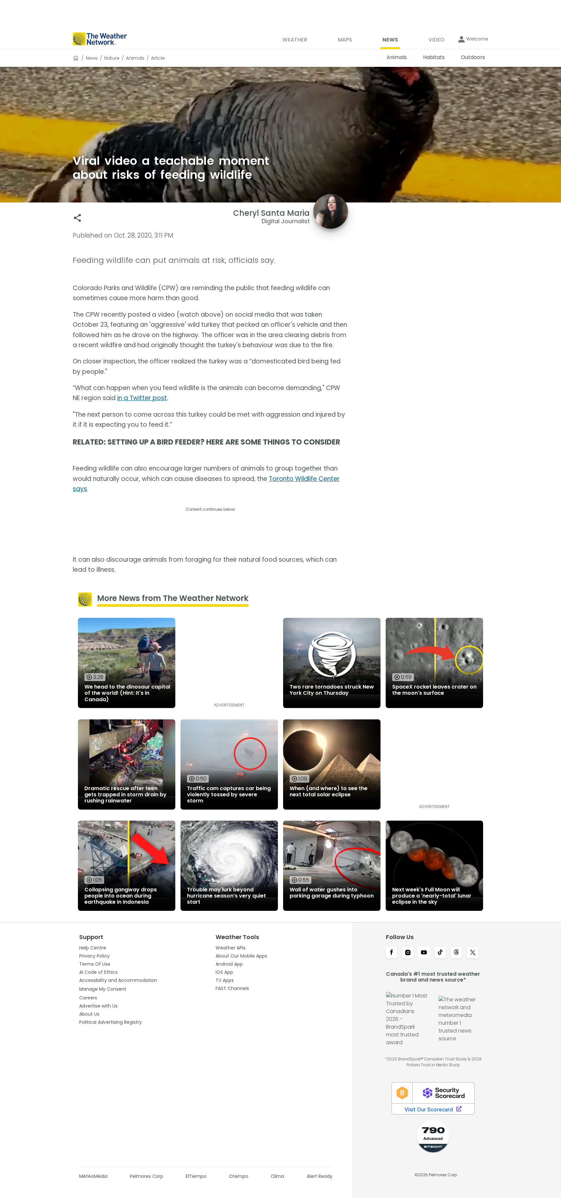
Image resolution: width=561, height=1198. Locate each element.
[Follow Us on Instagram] (408, 953)
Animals (135, 58)
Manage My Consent (102, 989)
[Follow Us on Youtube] (424, 953)
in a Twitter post (142, 398)
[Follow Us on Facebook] (391, 953)
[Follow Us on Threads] (456, 953)
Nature (111, 58)
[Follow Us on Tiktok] (440, 953)
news (92, 58)
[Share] (77, 218)
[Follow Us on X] (473, 953)
